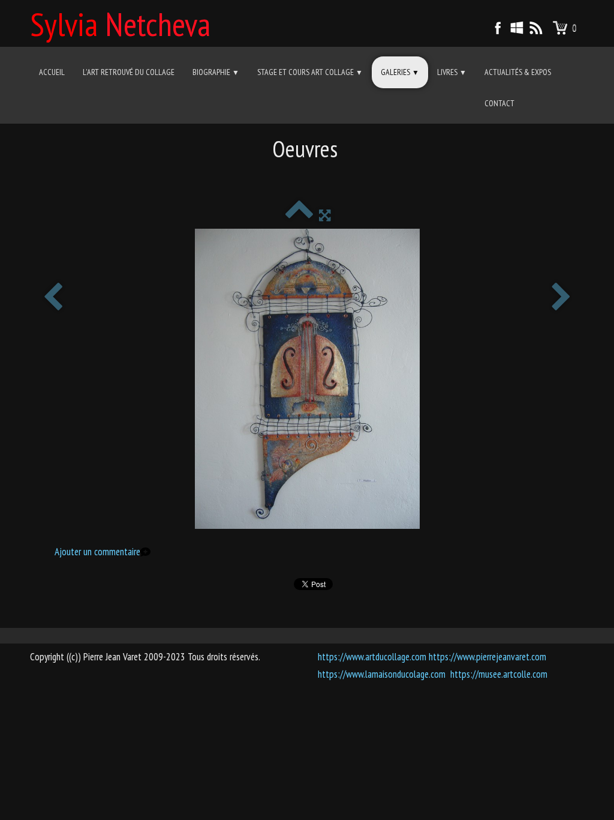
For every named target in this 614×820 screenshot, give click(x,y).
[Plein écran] (324, 215)
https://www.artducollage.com (372, 656)
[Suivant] (561, 298)
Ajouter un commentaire (97, 551)
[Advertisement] (307, 176)
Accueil (52, 72)
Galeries (400, 72)
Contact (499, 103)
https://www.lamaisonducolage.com (382, 674)
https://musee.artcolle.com (498, 674)
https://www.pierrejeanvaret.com (487, 656)
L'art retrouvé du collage (128, 72)
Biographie (215, 72)
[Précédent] (53, 298)
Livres (451, 72)
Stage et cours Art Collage (310, 72)
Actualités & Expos (517, 72)
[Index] (299, 215)
